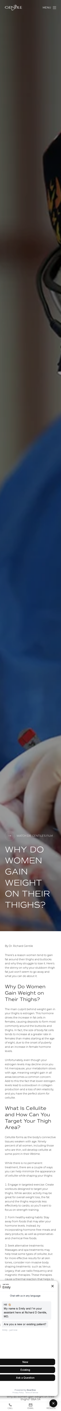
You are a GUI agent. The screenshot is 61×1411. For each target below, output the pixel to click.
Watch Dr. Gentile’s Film (35, 836)
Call (10, 1408)
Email (30, 1408)
